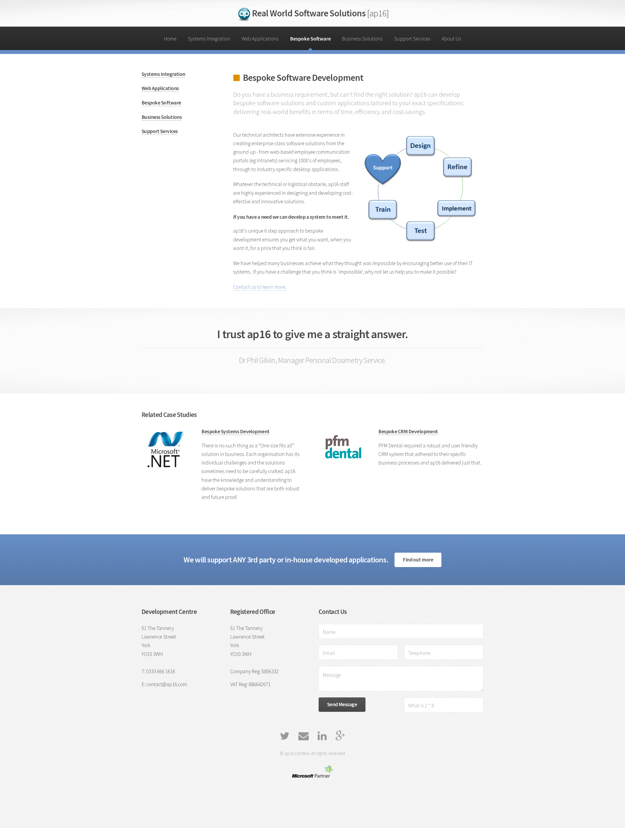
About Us (451, 38)
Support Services (412, 38)
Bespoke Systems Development (235, 431)
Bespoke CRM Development (408, 431)
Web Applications (260, 38)
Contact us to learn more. (259, 287)
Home (170, 38)
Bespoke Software (310, 38)
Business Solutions (362, 38)
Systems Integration (209, 38)
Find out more (418, 559)
